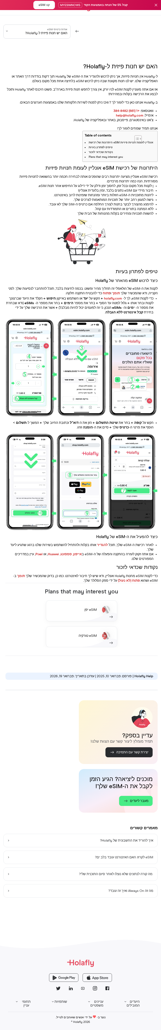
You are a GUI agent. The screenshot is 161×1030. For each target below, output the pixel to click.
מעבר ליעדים (139, 801)
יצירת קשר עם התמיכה (132, 752)
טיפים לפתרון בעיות (101, 147)
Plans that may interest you (106, 157)
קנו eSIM (44, 5)
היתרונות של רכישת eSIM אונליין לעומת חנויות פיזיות (121, 142)
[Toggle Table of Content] (148, 136)
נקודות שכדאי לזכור (101, 152)
